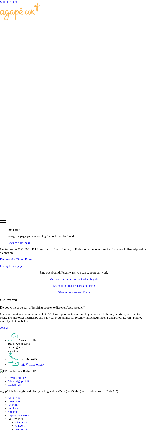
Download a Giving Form (16, 259)
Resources (14, 401)
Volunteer (21, 429)
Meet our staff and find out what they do (74, 279)
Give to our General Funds (74, 292)
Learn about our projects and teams (74, 285)
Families (13, 408)
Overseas (21, 422)
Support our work (18, 415)
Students (13, 411)
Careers (20, 425)
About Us (14, 397)
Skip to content (9, 1)
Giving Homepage (11, 266)
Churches (13, 404)
